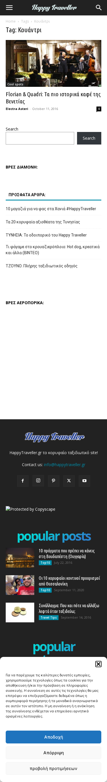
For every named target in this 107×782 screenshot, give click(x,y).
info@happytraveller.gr (64, 464)
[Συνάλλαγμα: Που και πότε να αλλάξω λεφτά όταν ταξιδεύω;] (20, 612)
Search (12, 129)
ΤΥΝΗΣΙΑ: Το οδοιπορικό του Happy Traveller (46, 235)
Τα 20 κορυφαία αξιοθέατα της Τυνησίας (43, 222)
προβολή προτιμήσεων (53, 768)
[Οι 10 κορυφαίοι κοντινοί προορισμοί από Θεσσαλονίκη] (20, 585)
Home (11, 21)
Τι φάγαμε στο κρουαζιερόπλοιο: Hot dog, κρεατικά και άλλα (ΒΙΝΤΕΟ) (53, 249)
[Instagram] (38, 480)
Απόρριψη (53, 752)
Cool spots (15, 84)
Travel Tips (49, 617)
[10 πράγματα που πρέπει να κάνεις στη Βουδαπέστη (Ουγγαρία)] (20, 558)
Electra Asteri (17, 109)
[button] (98, 664)
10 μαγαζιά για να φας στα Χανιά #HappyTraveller (51, 208)
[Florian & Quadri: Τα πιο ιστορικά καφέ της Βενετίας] (53, 63)
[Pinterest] (53, 481)
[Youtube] (84, 481)
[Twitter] (69, 481)
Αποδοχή (53, 737)
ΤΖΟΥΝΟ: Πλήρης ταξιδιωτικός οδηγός (42, 266)
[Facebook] (23, 481)
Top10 (45, 563)
